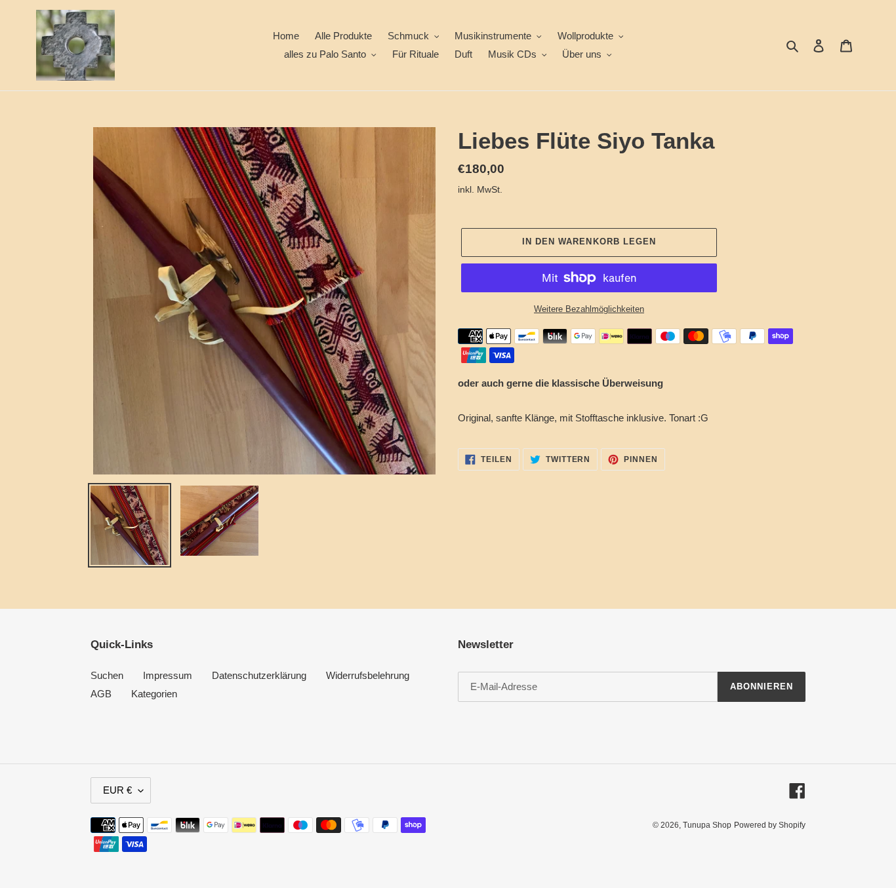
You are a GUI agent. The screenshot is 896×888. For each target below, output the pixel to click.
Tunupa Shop (707, 825)
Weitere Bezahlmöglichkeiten (589, 309)
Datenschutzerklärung (259, 675)
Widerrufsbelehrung (367, 675)
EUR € (117, 790)
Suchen (107, 675)
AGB (101, 693)
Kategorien (154, 693)
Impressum (167, 675)
